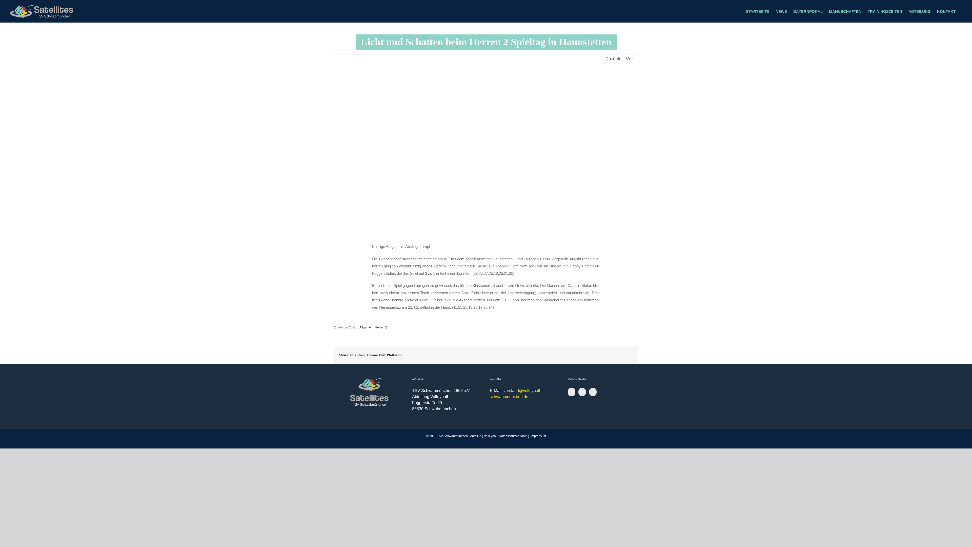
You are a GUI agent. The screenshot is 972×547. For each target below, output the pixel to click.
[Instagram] (582, 392)
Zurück (613, 58)
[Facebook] (571, 392)
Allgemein (366, 327)
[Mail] (593, 392)
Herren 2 (381, 327)
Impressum (538, 436)
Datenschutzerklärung (514, 436)
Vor (629, 58)
